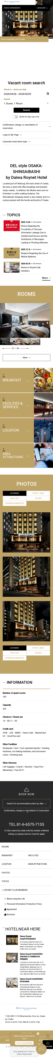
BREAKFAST (7, 855)
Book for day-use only (29, 116)
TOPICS (5, 881)
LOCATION (6, 864)
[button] (6, 348)
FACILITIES (33, 855)
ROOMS (5, 846)
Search (26, 110)
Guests (7, 99)
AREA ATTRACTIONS (37, 864)
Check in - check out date (15, 89)
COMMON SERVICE (40, 1040)
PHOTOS (6, 873)
